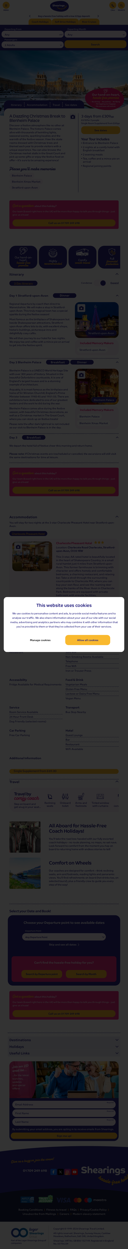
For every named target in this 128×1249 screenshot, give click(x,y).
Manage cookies (40, 640)
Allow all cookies (87, 640)
